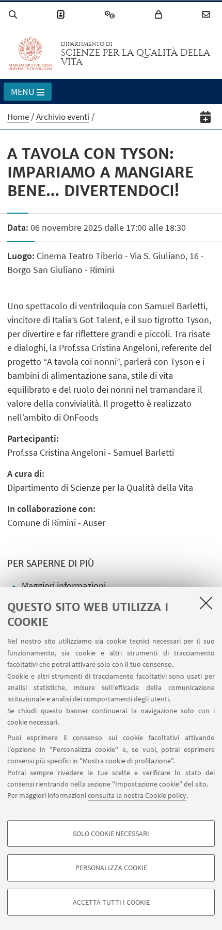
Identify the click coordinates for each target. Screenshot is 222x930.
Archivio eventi (62, 116)
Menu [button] (23, 92)
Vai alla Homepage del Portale (30, 54)
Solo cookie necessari (111, 833)
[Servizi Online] (111, 14)
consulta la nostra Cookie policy (137, 795)
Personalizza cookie (111, 867)
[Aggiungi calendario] (206, 117)
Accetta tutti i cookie (111, 902)
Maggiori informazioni (64, 585)
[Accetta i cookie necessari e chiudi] (206, 603)
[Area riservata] (160, 14)
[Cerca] (14, 14)
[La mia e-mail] (207, 14)
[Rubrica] (62, 14)
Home (18, 116)
